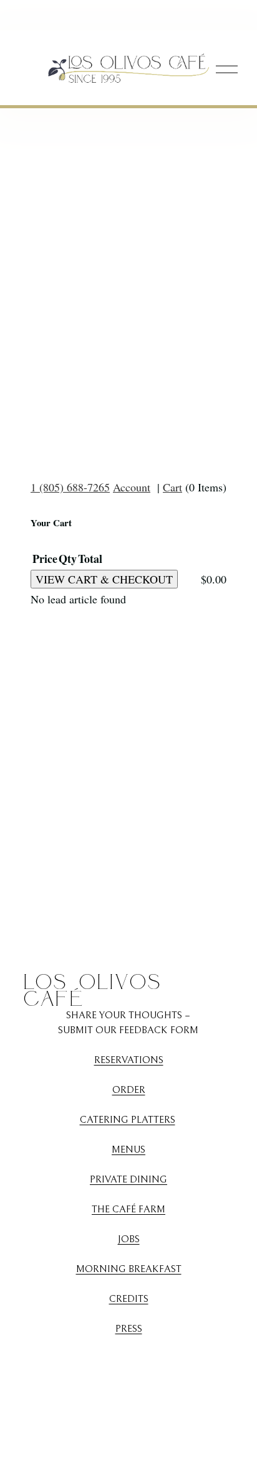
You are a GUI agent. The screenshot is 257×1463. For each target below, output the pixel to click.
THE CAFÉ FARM (128, 1209)
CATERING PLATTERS (127, 1119)
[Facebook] (116, 1358)
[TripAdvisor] (164, 1358)
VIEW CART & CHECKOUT (104, 579)
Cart (172, 487)
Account (131, 487)
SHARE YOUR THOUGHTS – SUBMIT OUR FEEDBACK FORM (128, 1023)
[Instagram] (92, 1358)
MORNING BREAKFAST (129, 1269)
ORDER (128, 1089)
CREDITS (128, 1298)
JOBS (129, 1239)
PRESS (128, 1328)
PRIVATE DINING (128, 1179)
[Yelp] (140, 1358)
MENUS (128, 1149)
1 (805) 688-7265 (70, 487)
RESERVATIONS (128, 1060)
